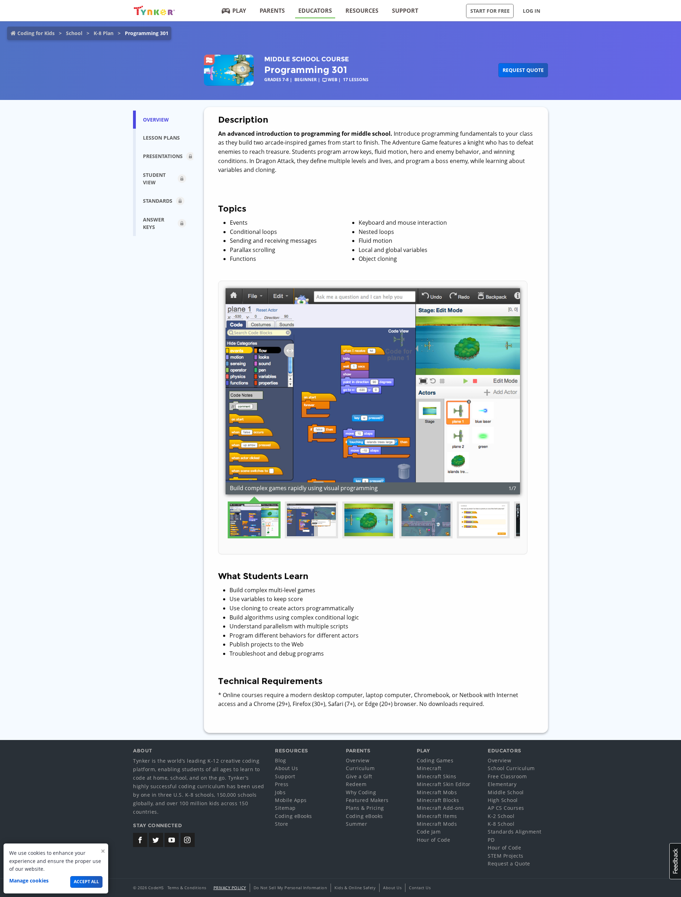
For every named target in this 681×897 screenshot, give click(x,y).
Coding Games (435, 760)
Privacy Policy (230, 887)
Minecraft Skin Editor (444, 784)
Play (239, 11)
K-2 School (501, 816)
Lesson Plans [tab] (161, 137)
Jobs (280, 792)
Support (405, 11)
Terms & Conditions (186, 887)
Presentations (163, 156)
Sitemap (285, 808)
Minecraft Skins (436, 776)
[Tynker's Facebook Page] (140, 840)
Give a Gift (359, 776)
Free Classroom (507, 776)
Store (281, 823)
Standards (157, 200)
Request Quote (523, 70)
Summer (356, 823)
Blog (280, 760)
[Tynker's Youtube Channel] (172, 840)
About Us (286, 768)
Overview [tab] (156, 119)
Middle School (506, 792)
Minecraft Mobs (437, 792)
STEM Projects (506, 855)
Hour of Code (433, 839)
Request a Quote (509, 863)
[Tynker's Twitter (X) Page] (156, 840)
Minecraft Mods (437, 823)
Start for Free (490, 10)
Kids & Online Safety (355, 887)
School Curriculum (511, 768)
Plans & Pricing (365, 808)
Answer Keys (153, 223)
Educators (315, 11)
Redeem (356, 784)
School (74, 33)
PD (491, 839)
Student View (154, 179)
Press (282, 784)
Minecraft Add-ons (440, 808)
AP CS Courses (506, 808)
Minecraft (429, 768)
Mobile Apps (291, 800)
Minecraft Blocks (438, 800)
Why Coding (361, 792)
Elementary (502, 784)
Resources (361, 11)
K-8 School (501, 823)
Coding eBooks (293, 816)
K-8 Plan (104, 33)
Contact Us (420, 887)
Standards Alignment (515, 831)
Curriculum (360, 768)
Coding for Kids (36, 33)
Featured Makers (367, 800)
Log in (531, 10)
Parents (272, 11)
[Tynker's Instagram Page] (188, 840)
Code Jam (429, 831)
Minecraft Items (437, 816)
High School (503, 800)
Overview (357, 760)
